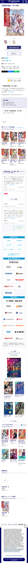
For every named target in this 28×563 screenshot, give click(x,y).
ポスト (5, 71)
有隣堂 (19, 249)
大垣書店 (9, 240)
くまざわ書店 (9, 245)
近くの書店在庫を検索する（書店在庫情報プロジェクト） (14, 254)
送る (17, 71)
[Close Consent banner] (25, 526)
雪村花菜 (6, 58)
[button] (25, 43)
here (17, 536)
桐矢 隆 (8, 60)
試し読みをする (15, 47)
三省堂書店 (19, 245)
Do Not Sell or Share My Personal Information (13, 548)
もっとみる (13, 421)
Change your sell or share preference (12, 551)
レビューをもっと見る (17, 226)
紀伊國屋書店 (19, 240)
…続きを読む (10, 91)
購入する (14, 53)
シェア (11, 71)
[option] (6, 483)
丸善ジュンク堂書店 (8, 249)
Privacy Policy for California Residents (14, 555)
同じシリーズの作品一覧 (18, 127)
